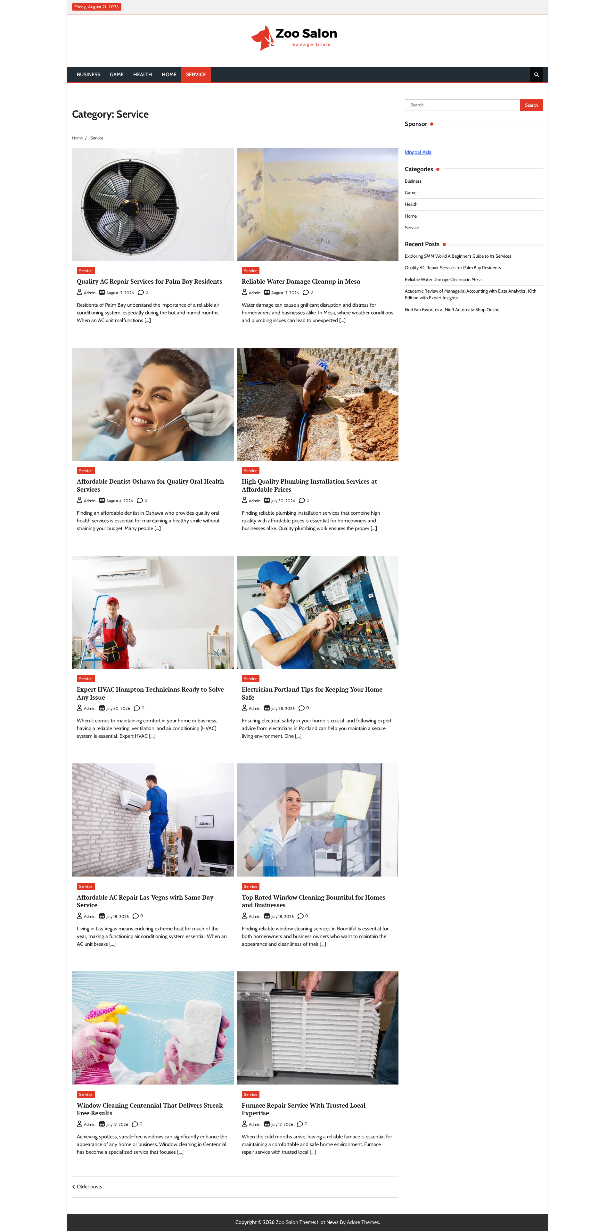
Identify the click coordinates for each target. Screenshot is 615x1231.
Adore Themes (363, 1222)
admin (89, 292)
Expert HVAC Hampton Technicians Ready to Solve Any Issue (150, 693)
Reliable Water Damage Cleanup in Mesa (301, 281)
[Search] (536, 74)
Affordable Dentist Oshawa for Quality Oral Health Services (150, 485)
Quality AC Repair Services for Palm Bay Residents (149, 281)
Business (88, 74)
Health (142, 74)
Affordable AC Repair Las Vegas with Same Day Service (145, 901)
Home (169, 74)
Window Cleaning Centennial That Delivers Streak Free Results (150, 1109)
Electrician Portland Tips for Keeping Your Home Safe (312, 693)
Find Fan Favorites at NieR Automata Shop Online (452, 309)
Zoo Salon (287, 1222)
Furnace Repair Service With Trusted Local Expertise (303, 1109)
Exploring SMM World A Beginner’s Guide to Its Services (458, 256)
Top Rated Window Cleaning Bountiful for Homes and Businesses (313, 901)
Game (117, 74)
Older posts (89, 1187)
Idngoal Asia (418, 152)
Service (196, 74)
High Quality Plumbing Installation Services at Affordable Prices (309, 485)
